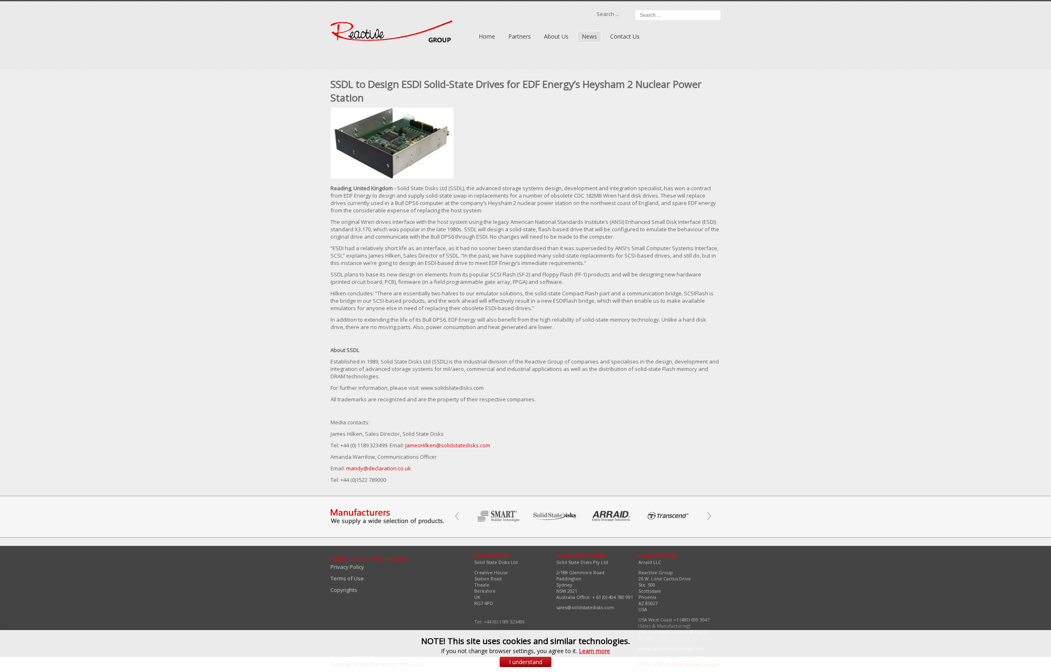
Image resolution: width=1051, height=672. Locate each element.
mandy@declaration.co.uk (378, 468)
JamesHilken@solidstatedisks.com (447, 445)
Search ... (608, 14)
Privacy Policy (347, 567)
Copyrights (343, 590)
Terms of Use (347, 578)
